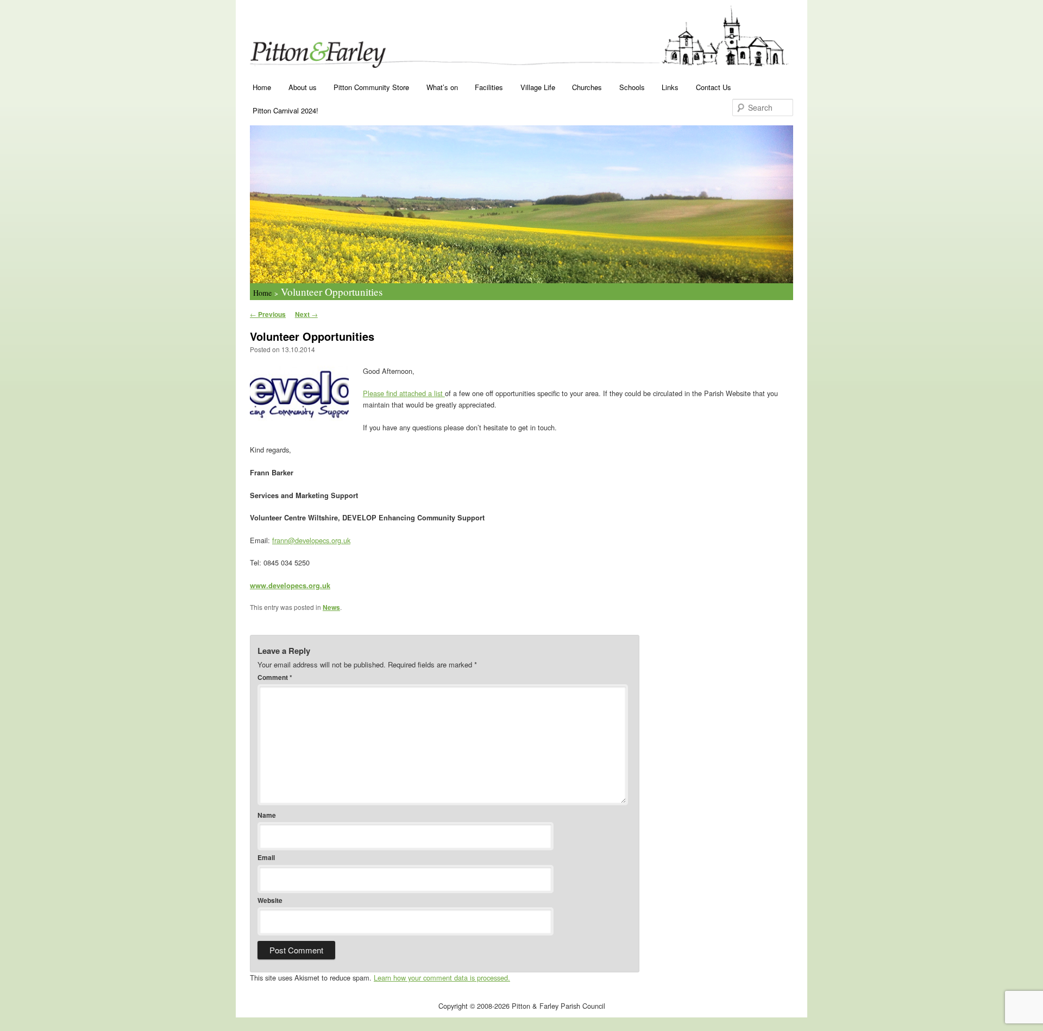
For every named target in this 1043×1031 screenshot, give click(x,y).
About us (302, 87)
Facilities (489, 87)
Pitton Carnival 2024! (285, 110)
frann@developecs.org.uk (311, 540)
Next (306, 314)
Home (262, 87)
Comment (274, 677)
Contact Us (713, 87)
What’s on (442, 87)
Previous (268, 314)
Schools (632, 87)
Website (269, 900)
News (331, 607)
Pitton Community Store (371, 87)
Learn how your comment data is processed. (442, 977)
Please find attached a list (404, 393)
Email (266, 857)
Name (266, 815)
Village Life (537, 87)
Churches (587, 87)
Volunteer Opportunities (331, 291)
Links (670, 87)
